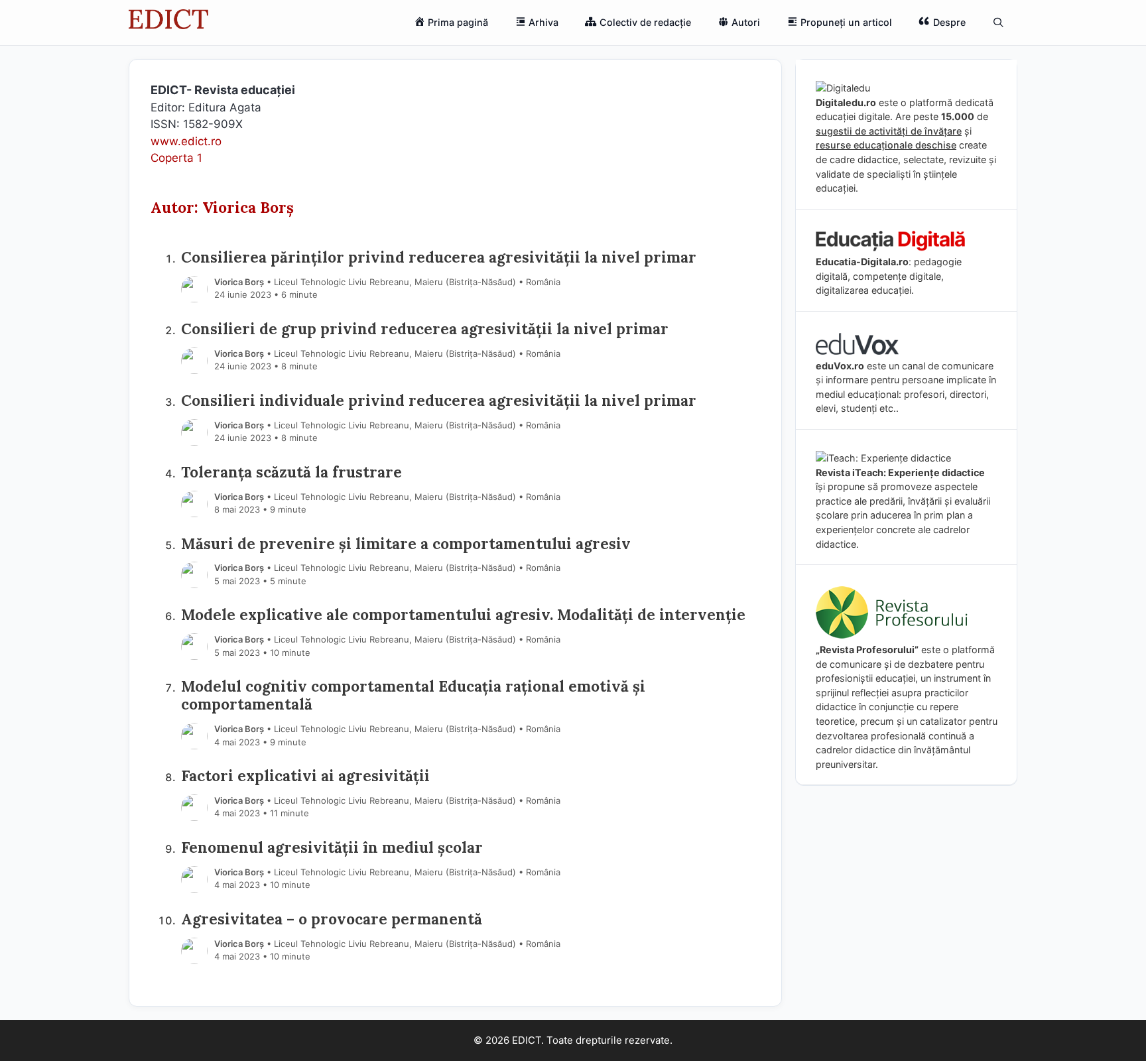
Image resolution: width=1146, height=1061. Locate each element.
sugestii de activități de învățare (889, 131)
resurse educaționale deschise (886, 145)
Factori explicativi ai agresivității (305, 775)
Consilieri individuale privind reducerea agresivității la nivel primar (438, 400)
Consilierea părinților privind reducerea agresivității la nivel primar (438, 257)
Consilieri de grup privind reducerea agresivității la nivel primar (424, 328)
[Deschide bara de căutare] (998, 22)
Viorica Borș (239, 282)
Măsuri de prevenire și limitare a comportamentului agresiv (406, 543)
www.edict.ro (186, 141)
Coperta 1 (176, 157)
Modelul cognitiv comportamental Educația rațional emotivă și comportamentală (413, 695)
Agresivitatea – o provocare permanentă (331, 918)
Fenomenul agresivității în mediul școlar (332, 847)
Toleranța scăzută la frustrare (291, 471)
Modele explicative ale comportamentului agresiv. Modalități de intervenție (463, 614)
